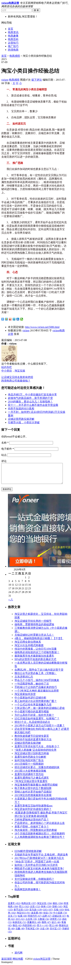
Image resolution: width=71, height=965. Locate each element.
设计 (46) (56, 922)
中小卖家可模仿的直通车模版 (32, 711)
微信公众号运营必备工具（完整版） (36, 673)
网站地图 (18, 958)
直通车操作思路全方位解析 (30, 756)
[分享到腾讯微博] (14, 319)
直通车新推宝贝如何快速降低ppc (34, 805)
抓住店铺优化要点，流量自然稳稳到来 (37, 767)
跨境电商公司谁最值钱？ (15, 380)
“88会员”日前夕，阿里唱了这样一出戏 (37, 861)
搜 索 (36, 10)
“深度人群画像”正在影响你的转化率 (35, 749)
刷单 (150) (46, 906)
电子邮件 (7, 448)
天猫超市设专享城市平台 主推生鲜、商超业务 (41, 854)
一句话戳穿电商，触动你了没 (32, 683)
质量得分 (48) (34, 922)
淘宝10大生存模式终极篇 (29, 645)
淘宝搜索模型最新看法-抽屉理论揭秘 (36, 784)
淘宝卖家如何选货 (25, 694)
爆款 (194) (58, 903)
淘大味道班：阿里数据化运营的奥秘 (36, 830)
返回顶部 (6, 958)
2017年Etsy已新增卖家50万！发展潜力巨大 (39, 858)
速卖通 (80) (37, 913)
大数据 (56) (43, 919)
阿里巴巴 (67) (35, 916)
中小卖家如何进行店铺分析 (30, 697)
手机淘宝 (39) (32, 928)
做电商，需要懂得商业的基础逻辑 (34, 624)
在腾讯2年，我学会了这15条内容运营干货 (39, 669)
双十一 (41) (43, 925)
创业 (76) (48, 913)
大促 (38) (44, 928)
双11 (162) (24, 906)
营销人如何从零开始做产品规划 (33, 791)
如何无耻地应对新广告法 (29, 760)
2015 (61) (20, 919)
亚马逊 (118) (35, 909)
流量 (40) (20, 928)
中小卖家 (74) (60, 913)
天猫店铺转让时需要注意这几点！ (34, 634)
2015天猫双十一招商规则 (29, 763)
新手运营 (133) (21, 909)
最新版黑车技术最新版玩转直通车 (34, 655)
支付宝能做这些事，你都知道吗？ (34, 879)
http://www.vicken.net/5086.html (42, 327)
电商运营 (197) (28, 903)
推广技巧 (13, 46)
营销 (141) (57, 906)
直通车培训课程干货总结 (29, 774)
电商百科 (13, 39)
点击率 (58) (31, 919)
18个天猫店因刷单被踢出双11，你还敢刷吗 (40, 833)
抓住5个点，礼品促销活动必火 (32, 722)
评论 (4, 461)
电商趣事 (13, 35)
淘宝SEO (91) (23, 913)
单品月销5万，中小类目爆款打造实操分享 (32, 394)
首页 (10, 28)
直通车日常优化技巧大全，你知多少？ (37, 746)
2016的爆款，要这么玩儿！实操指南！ (30, 401)
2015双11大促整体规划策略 (30, 770)
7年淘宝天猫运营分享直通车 (31, 781)
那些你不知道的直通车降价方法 (33, 739)
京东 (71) (12, 916)
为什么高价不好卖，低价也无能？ (34, 715)
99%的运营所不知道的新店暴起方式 (35, 659)
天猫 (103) (59, 909)
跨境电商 (13, 49)
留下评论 (36, 79)
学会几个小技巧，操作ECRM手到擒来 (37, 680)
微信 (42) (17, 925)
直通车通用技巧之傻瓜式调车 (32, 777)
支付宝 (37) (55, 928)
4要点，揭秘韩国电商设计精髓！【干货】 (39, 638)
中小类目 (6, 370)
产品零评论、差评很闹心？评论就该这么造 (40, 823)
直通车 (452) (14, 903)
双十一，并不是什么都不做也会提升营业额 (33, 405)
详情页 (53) (55, 919)
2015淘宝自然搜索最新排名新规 (33, 795)
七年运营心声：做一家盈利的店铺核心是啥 (40, 708)
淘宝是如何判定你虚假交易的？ (33, 809)
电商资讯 (13, 32)
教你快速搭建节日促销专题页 (32, 735)
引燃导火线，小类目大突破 (24, 422)
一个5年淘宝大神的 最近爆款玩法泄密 (37, 690)
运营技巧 (13, 42)
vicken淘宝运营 (42, 958)
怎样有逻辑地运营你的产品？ (32, 819)
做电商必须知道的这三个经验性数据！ (37, 652)
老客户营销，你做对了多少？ (32, 826)
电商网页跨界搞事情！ (28, 889)
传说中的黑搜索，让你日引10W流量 (36, 648)
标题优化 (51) (19, 922)
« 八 (10, 599)
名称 (5, 442)
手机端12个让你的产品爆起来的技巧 (36, 687)
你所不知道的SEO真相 (21, 408)
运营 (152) (35, 906)
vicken (4, 79)
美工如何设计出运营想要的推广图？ (36, 701)
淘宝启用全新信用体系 (28, 641)
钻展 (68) (22, 916)
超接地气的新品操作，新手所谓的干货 (30, 398)
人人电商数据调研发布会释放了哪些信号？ (40, 837)
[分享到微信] (21, 319)
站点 (4, 455)
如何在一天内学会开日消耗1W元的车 (36, 865)
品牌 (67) (47, 916)
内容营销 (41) (29, 925)
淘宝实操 (20, 370)
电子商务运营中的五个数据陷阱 (33, 788)
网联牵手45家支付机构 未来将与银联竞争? (39, 868)
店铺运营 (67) (59, 916)
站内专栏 (6, 367)
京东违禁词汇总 (24, 676)
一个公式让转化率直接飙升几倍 (33, 704)
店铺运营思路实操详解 (21, 419)
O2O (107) (48, 909)
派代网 (18, 952)
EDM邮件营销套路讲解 (28, 851)
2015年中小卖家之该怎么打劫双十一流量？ (40, 725)
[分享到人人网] (18, 319)
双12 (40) (53, 925)
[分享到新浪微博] (10, 319)
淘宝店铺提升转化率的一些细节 (33, 620)
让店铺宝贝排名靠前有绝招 (17, 377)
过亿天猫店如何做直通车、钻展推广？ (37, 718)
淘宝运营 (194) (44, 903)
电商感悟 (14, 55)
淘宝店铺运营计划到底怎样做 (32, 753)
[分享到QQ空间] (6, 319)
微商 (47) (46, 922)
